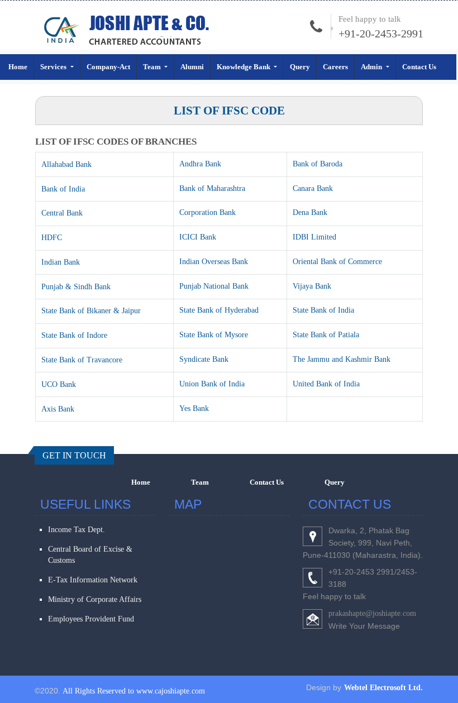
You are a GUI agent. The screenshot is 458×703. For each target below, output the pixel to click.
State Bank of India (323, 310)
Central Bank (62, 213)
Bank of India (63, 189)
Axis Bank (57, 409)
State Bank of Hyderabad (219, 310)
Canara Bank (313, 188)
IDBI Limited (314, 237)
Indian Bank (60, 262)
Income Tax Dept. (76, 529)
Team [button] (153, 67)
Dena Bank (310, 212)
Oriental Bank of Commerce (337, 261)
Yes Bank (194, 408)
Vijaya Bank (312, 286)
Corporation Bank (207, 212)
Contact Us (419, 67)
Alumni (192, 67)
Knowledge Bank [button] (244, 67)
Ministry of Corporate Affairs (94, 599)
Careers (335, 67)
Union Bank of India (212, 384)
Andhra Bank (200, 164)
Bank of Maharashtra (212, 188)
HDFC (51, 237)
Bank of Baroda (317, 164)
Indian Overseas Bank (213, 261)
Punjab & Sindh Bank (76, 287)
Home (17, 67)
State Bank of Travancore (81, 360)
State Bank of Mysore (213, 335)
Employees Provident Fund (91, 619)
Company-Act (108, 67)
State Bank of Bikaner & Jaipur (91, 311)
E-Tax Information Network (92, 580)
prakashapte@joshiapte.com (372, 613)
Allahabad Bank (66, 164)
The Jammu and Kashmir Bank (341, 359)
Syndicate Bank (203, 359)
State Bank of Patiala (326, 335)
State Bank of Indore (74, 335)
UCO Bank (58, 384)
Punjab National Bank (214, 286)
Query (300, 67)
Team (200, 482)
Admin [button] (372, 67)
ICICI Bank (197, 237)
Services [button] (54, 67)
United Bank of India (326, 384)
